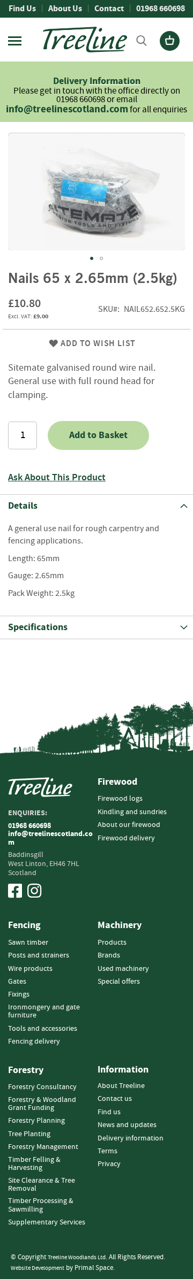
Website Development (37, 1268)
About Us (65, 8)
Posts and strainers (38, 955)
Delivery (71, 81)
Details (23, 505)
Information (115, 81)
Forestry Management (43, 1147)
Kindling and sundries (132, 812)
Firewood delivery (126, 838)
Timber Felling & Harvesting (34, 1164)
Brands (109, 955)
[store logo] (85, 39)
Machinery (120, 925)
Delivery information (131, 1138)
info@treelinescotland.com (67, 109)
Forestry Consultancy (42, 1087)
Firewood (117, 782)
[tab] (96, 505)
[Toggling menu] (14, 40)
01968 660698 (160, 8)
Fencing (24, 925)
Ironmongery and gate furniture (44, 1011)
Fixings (18, 994)
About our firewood (129, 825)
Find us (109, 1112)
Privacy (109, 1164)
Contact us (115, 1099)
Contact (109, 8)
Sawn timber (28, 942)
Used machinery (123, 969)
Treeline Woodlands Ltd (77, 1257)
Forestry (25, 1070)
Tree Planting (29, 1134)
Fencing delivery (34, 1041)
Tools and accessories (42, 1028)
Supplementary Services (46, 1222)
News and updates (127, 1125)
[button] (91, 258)
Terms (107, 1151)
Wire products (30, 969)
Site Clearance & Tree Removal (41, 1184)
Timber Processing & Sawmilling (40, 1205)
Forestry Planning (36, 1120)
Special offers (119, 981)
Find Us (22, 8)
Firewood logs (120, 798)
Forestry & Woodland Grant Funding (42, 1104)
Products (112, 942)
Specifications (38, 627)
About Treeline (121, 1086)
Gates (17, 981)
